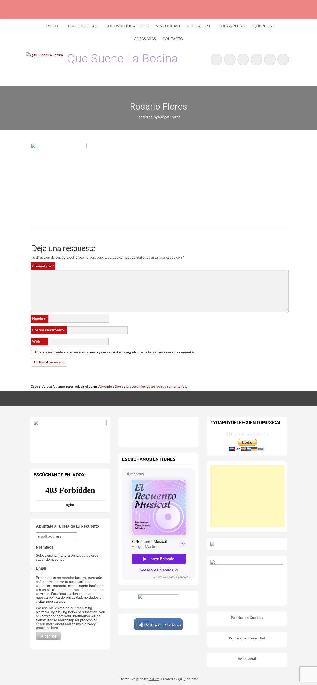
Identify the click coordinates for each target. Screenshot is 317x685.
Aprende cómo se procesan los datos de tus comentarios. (142, 386)
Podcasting (199, 26)
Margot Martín (169, 117)
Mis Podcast (168, 26)
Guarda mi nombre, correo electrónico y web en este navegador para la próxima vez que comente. (114, 352)
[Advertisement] (247, 496)
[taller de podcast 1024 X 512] (70, 438)
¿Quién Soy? (263, 26)
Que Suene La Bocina (122, 58)
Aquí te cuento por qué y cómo (246, 434)
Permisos (45, 547)
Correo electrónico (49, 330)
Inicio (52, 26)
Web (36, 341)
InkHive (154, 679)
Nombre (40, 318)
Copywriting (231, 26)
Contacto (172, 38)
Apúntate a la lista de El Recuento (67, 526)
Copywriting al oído (127, 26)
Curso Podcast (83, 26)
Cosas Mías (145, 38)
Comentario (43, 266)
